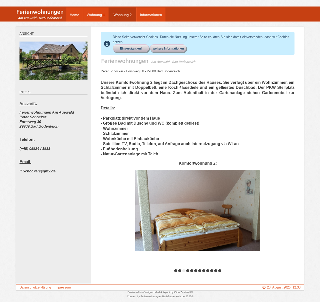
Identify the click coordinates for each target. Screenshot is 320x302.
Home (74, 15)
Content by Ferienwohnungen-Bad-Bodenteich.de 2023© (160, 296)
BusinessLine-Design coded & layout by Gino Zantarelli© (160, 292)
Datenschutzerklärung (35, 287)
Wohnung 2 (123, 15)
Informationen (151, 15)
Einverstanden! (131, 48)
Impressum (62, 287)
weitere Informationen (168, 48)
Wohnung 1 (96, 15)
